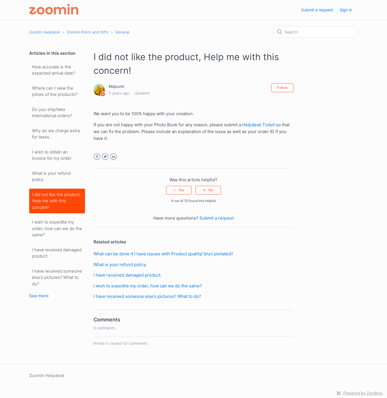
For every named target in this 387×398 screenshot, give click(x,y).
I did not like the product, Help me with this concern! (56, 201)
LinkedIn (113, 156)
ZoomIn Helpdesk (44, 32)
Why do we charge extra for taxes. (56, 134)
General (122, 32)
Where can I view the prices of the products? (54, 91)
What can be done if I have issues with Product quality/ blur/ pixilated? (163, 253)
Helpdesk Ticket (258, 124)
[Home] (53, 13)
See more (39, 295)
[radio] (179, 190)
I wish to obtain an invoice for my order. (52, 155)
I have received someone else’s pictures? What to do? (57, 277)
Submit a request (317, 9)
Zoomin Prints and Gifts (88, 32)
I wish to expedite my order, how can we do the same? (57, 228)
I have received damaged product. (57, 253)
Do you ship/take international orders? (52, 113)
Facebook (97, 156)
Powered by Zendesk (363, 393)
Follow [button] (282, 87)
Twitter (105, 156)
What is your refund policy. (51, 176)
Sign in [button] (346, 9)
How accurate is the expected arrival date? (53, 70)
